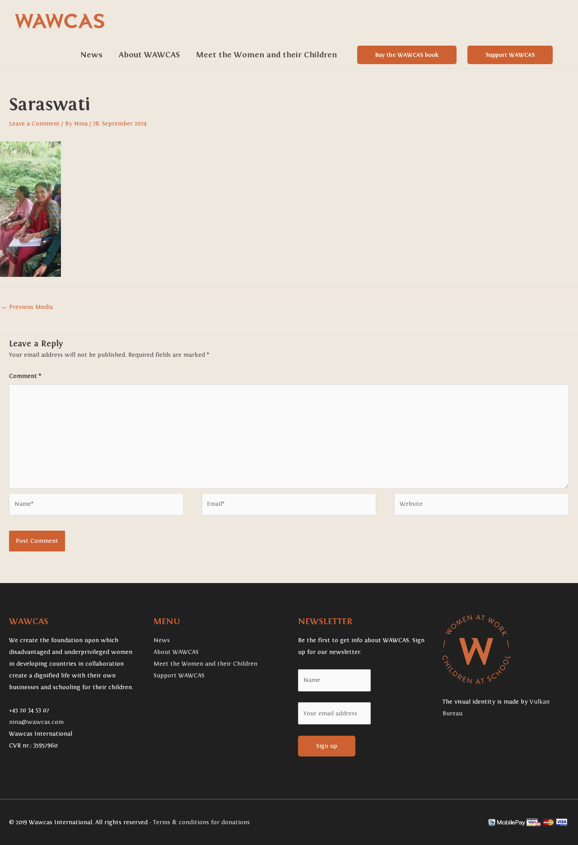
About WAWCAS (149, 55)
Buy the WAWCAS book (406, 54)
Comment (25, 376)
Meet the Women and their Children (266, 55)
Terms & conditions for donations (201, 822)
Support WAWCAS (510, 54)
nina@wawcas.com (36, 722)
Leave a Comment (34, 123)
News (91, 55)
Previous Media (27, 307)
